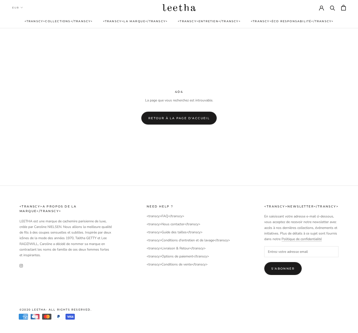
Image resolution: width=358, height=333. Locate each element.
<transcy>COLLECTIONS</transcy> (59, 21)
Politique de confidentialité (302, 239)
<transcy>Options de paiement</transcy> (178, 256)
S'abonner (283, 268)
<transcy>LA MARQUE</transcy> (135, 21)
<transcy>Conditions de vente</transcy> (177, 264)
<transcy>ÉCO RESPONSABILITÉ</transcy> (292, 21)
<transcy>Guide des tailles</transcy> (174, 232)
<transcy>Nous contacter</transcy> (173, 224)
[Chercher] (332, 7)
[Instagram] (21, 265)
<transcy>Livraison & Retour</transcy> (176, 248)
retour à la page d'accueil (179, 118)
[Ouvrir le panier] (343, 7)
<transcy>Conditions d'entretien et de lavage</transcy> (188, 240)
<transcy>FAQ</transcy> (165, 216)
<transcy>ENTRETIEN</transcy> (209, 21)
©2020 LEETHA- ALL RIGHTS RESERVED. (55, 309)
